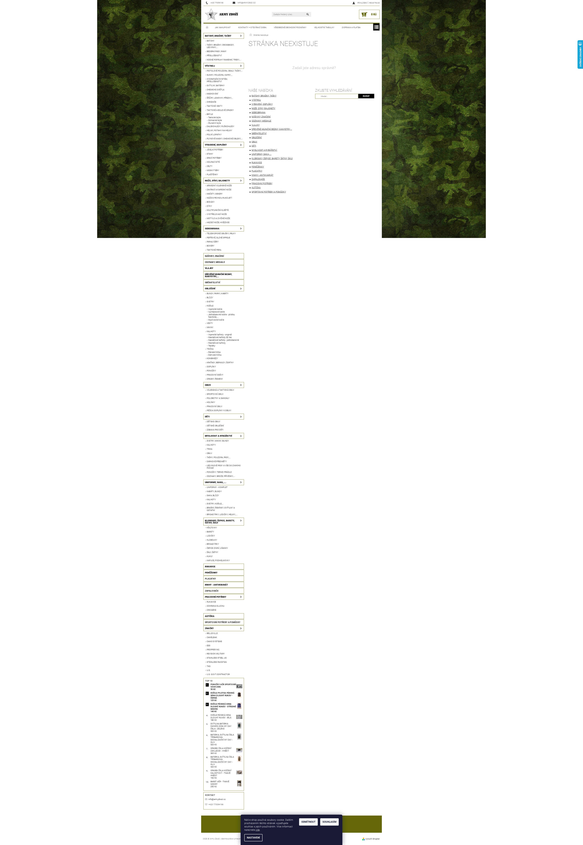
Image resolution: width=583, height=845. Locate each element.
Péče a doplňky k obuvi (219, 410)
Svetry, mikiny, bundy (218, 441)
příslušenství (214, 55)
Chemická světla (215, 89)
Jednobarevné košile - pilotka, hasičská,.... (221, 315)
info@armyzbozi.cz (216, 799)
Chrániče (211, 102)
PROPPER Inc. (213, 649)
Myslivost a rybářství (218, 436)
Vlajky (209, 268)
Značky (209, 628)
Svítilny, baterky (216, 85)
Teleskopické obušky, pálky (221, 233)
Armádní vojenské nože (219, 185)
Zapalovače (211, 591)
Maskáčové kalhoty (216, 343)
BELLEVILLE (212, 633)
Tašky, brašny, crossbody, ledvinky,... (220, 46)
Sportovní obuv (215, 394)
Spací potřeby (214, 158)
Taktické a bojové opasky (220, 110)
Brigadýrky (213, 544)
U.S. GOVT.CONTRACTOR (218, 674)
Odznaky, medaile (215, 262)
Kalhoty (211, 331)
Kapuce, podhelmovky (218, 560)
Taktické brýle (214, 117)
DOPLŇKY (211, 366)
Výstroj (210, 66)
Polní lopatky (214, 134)
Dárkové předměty (217, 461)
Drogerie (211, 610)
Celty (210, 166)
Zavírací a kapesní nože (219, 189)
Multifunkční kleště (217, 210)
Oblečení (210, 288)
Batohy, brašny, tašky (218, 36)
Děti (207, 416)
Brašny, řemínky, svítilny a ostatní (221, 509)
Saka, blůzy (213, 495)
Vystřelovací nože (217, 214)
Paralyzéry (213, 242)
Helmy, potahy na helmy (219, 130)
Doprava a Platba (351, 27)
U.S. (208, 670)
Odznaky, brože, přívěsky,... (221, 476)
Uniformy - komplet (217, 487)
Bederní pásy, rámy (217, 51)
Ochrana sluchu (215, 606)
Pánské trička (214, 352)
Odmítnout (308, 821)
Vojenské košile (215, 309)
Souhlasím (329, 821)
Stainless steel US (217, 658)
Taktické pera (214, 250)
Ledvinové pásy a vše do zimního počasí (224, 466)
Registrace (374, 3)
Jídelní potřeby (215, 150)
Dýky (209, 206)
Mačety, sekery (215, 194)
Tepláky (211, 345)
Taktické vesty (214, 106)
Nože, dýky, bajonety (217, 180)
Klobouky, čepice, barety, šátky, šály (220, 521)
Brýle (210, 114)
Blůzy (210, 297)
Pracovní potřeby (215, 597)
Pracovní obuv (214, 406)
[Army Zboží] (221, 14)
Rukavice (210, 566)
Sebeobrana (212, 228)
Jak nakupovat (223, 27)
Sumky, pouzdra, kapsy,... (220, 75)
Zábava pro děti (215, 430)
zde (258, 829)
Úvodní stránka (207, 27)
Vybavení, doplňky (216, 145)
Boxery (210, 246)
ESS (208, 645)
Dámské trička (214, 355)
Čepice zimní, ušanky (217, 548)
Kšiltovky (212, 527)
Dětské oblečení (215, 425)
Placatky (210, 578)
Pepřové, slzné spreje (218, 237)
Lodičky (211, 536)
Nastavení (253, 837)
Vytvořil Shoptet (372, 839)
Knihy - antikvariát (216, 585)
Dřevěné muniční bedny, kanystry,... (218, 275)
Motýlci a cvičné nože (218, 218)
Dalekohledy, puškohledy (220, 126)
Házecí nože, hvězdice (218, 222)
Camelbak (212, 637)
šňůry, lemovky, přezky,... (220, 98)
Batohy (211, 41)
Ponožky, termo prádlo (219, 472)
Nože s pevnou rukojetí (219, 198)
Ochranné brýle (215, 120)
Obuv (208, 385)
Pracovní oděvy (215, 375)
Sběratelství (212, 282)
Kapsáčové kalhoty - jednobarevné (223, 340)
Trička (210, 349)
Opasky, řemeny (215, 379)
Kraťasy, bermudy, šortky (220, 362)
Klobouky (212, 540)
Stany (210, 154)
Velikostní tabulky (324, 27)
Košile (210, 306)
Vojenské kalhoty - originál (220, 334)
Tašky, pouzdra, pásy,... (218, 457)
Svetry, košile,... (215, 503)
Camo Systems (214, 641)
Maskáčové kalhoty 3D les (220, 337)
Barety (210, 532)
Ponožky (211, 371)
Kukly (210, 556)
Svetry (210, 301)
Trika (209, 449)
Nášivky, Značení (214, 256)
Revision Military (216, 654)
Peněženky (211, 572)
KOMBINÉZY (212, 358)
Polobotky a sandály (218, 398)
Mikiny (210, 327)
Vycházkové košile (216, 312)
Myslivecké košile (216, 320)
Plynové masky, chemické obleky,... (225, 138)
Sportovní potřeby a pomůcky (222, 622)
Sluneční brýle (214, 123)
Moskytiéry (213, 170)
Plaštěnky (212, 174)
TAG (209, 666)
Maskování (212, 94)
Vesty (210, 323)
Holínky (211, 402)
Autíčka (209, 616)
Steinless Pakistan (217, 662)
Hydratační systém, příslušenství (217, 80)
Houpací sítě (213, 162)
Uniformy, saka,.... (215, 482)
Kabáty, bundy (214, 491)
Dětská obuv (213, 421)
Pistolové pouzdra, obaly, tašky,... (225, 71)
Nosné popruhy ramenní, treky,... (224, 60)
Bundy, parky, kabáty (217, 293)
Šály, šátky (212, 552)
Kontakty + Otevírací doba (252, 27)
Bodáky (211, 202)
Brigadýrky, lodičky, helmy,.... (222, 514)
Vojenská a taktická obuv (220, 390)
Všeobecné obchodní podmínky (290, 27)
